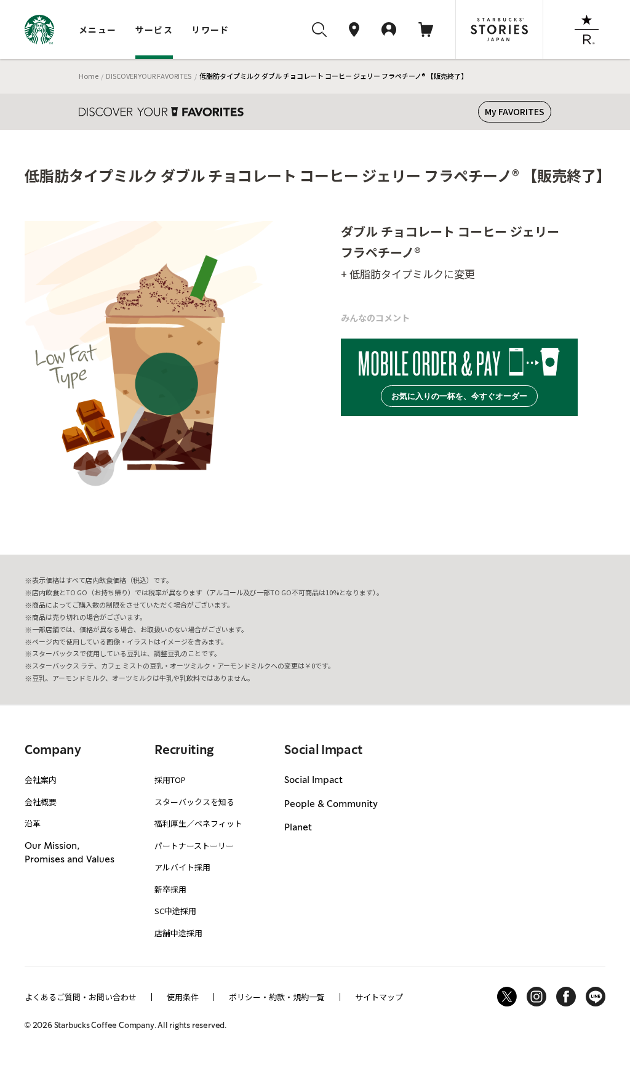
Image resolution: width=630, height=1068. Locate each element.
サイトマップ (379, 997)
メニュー (98, 29)
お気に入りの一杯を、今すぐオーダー (459, 396)
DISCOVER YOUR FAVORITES (148, 76)
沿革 (33, 823)
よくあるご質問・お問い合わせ (81, 997)
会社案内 (41, 779)
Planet (298, 828)
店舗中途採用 (178, 933)
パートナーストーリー (194, 845)
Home (88, 76)
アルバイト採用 (182, 867)
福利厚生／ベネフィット (198, 823)
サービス (154, 29)
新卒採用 (170, 889)
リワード (210, 29)
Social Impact (313, 780)
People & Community (331, 804)
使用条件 (183, 997)
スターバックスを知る (194, 802)
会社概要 (41, 802)
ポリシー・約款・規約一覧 (277, 997)
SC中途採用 (175, 911)
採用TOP (170, 779)
